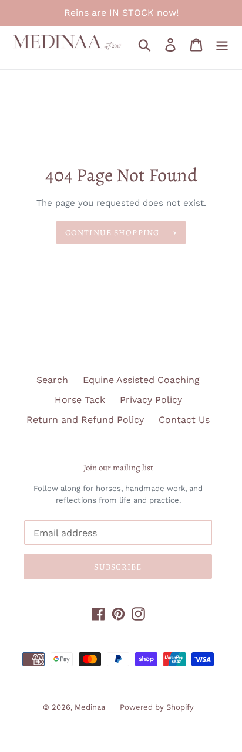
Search (52, 379)
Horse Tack (80, 399)
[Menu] (222, 45)
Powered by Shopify (157, 707)
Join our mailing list (118, 467)
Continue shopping (112, 232)
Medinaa (90, 707)
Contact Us (184, 419)
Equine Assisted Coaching (141, 379)
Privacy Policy (151, 399)
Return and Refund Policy (85, 419)
